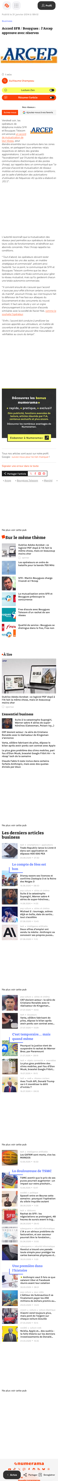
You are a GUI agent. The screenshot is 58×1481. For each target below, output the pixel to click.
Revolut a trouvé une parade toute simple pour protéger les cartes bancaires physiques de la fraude (37, 1252)
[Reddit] (34, 1469)
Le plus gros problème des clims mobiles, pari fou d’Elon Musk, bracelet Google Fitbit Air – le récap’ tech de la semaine (28, 753)
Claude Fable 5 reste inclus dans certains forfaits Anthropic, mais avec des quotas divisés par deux (25, 764)
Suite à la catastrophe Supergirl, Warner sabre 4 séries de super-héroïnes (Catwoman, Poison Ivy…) (34, 722)
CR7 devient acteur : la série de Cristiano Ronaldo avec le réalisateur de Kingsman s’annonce (25, 735)
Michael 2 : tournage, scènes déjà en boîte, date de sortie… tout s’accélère (37, 914)
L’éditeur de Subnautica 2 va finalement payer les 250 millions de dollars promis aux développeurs (38, 1298)
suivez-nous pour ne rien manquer (30, 457)
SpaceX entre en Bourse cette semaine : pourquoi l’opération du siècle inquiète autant (38, 1198)
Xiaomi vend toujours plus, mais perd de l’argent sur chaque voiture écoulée (36, 1315)
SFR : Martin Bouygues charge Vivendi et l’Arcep (35, 579)
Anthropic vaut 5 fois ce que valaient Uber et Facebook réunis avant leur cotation (37, 1280)
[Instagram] (24, 1469)
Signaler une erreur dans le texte (20, 466)
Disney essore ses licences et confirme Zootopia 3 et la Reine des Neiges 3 (38, 878)
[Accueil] (6, 5)
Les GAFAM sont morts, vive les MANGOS (37, 1156)
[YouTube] (9, 1469)
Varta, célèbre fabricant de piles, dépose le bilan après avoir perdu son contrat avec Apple (28, 744)
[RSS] (39, 1469)
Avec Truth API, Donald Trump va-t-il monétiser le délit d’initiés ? (37, 1084)
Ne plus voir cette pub (14, 530)
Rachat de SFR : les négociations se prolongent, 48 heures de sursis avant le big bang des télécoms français (38, 1216)
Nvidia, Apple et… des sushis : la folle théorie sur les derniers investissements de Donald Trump (37, 1333)
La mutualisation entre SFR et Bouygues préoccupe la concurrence (35, 596)
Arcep (8, 480)
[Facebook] (29, 1469)
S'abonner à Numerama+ (26, 437)
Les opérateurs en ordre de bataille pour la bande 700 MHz (36, 564)
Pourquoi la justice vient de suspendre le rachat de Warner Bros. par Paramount (37, 1048)
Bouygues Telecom (27, 480)
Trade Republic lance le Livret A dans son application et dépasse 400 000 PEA (38, 850)
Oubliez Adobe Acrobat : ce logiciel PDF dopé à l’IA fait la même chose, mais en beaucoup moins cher (36, 549)
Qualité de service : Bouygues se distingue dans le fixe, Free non (36, 626)
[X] (19, 1469)
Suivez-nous (10, 112)
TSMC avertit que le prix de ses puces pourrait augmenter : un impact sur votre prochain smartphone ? (37, 1180)
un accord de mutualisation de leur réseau (14, 137)
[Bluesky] (43, 1469)
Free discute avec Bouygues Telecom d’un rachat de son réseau (34, 612)
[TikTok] (14, 1469)
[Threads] (48, 1469)
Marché (48, 480)
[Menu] (16, 5)
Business (7, 21)
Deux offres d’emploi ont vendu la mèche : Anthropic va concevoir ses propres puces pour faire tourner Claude (37, 932)
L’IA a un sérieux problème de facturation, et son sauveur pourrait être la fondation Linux (37, 1234)
